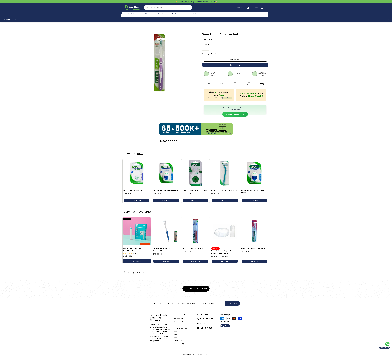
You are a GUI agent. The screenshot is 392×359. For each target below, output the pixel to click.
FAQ (175, 334)
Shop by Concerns (175, 14)
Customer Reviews (181, 322)
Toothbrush (144, 211)
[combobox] (168, 7)
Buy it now (235, 65)
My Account (178, 319)
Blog (175, 337)
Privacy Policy (179, 325)
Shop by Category (131, 14)
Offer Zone (149, 14)
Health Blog (193, 14)
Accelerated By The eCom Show (195, 355)
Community (178, 340)
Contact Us (178, 331)
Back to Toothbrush (197, 288)
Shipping (205, 54)
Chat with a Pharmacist (235, 114)
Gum (140, 153)
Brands (161, 14)
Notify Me (137, 261)
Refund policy (179, 344)
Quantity (205, 44)
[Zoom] (159, 62)
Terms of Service (180, 328)
